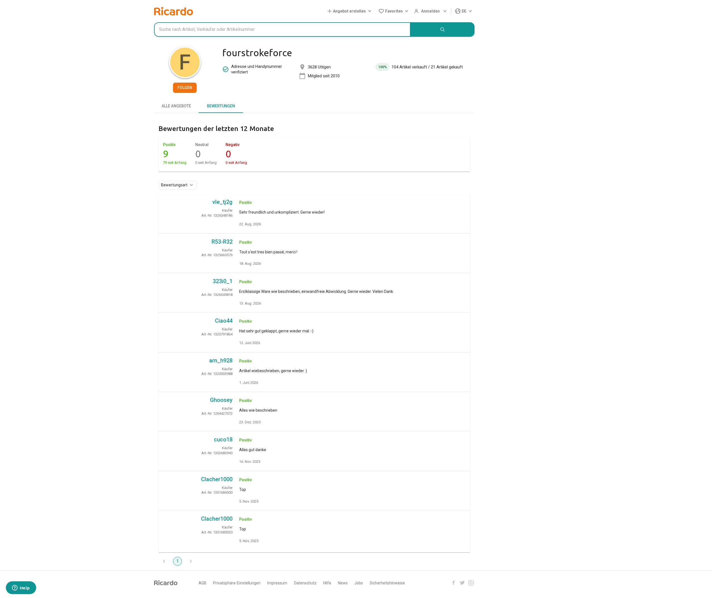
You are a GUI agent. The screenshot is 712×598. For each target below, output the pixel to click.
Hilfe (327, 583)
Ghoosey (221, 400)
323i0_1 (223, 281)
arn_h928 (221, 360)
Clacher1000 (217, 479)
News (343, 583)
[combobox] (282, 29)
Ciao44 (224, 320)
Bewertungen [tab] (221, 106)
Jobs (358, 583)
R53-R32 (222, 241)
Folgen (184, 87)
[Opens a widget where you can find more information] (21, 588)
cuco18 (223, 439)
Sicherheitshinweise (387, 583)
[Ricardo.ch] (173, 11)
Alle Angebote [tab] (176, 106)
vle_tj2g (222, 202)
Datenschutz (305, 583)
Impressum (277, 583)
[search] (442, 29)
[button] (350, 11)
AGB (202, 583)
